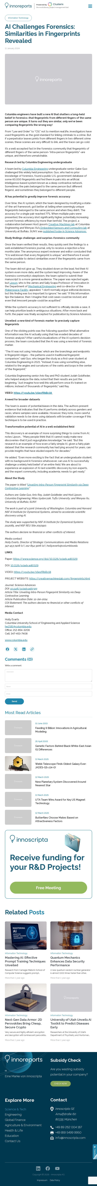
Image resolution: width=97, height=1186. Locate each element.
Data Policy (55, 1180)
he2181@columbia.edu (18, 626)
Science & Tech (15, 1109)
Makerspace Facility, (17, 289)
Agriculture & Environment (23, 1125)
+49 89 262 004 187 (68, 1127)
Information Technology (18, 18)
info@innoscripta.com (70, 1138)
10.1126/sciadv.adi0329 (24, 565)
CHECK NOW (60, 1083)
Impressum (42, 1180)
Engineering (13, 1114)
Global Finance (15, 1120)
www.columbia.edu (16, 640)
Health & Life (14, 1130)
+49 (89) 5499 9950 (68, 1132)
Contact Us (12, 1141)
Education (12, 1136)
